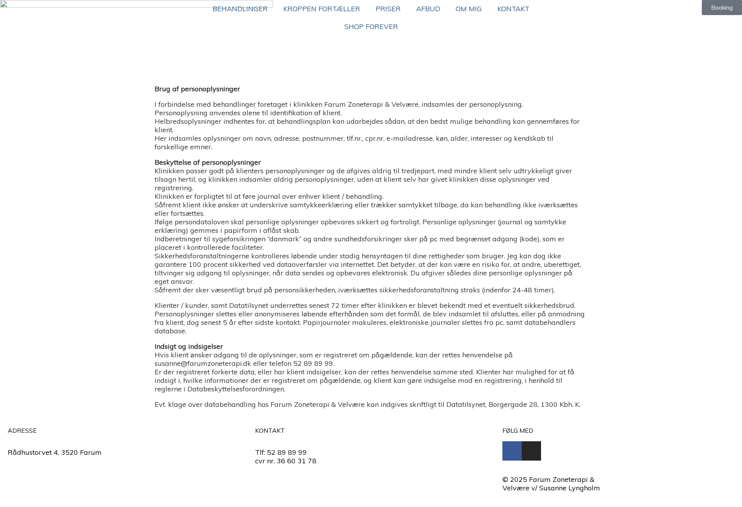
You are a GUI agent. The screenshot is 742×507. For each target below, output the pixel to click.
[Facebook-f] (512, 451)
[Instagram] (531, 451)
